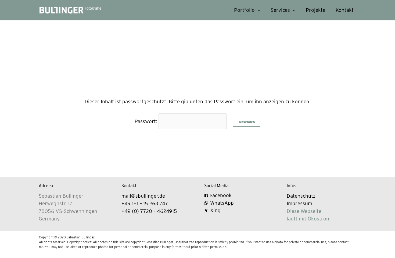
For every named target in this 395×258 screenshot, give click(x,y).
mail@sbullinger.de (143, 196)
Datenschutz (301, 196)
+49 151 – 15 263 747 (144, 203)
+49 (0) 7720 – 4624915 (149, 211)
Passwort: (147, 121)
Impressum (299, 203)
